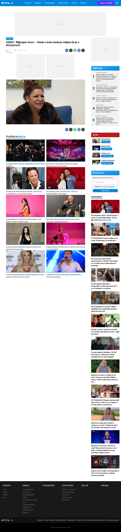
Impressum (40, 520)
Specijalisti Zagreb (29, 495)
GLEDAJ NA (103, 3)
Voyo (4, 497)
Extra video (63, 3)
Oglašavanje (71, 520)
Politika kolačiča (81, 520)
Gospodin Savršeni (29, 505)
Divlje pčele (26, 507)
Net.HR (74, 3)
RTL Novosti (98, 173)
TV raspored (49, 3)
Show (95, 135)
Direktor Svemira (28, 510)
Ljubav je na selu (67, 497)
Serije (5, 489)
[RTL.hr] (7, 3)
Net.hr (22, 136)
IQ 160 (25, 497)
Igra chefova (27, 492)
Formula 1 (26, 512)
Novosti (28, 3)
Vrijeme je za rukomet (69, 489)
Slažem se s (104, 186)
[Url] (83, 50)
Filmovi (5, 492)
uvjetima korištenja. (108, 186)
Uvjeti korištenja (50, 520)
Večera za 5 (66, 500)
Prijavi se (105, 191)
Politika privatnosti (61, 520)
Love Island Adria (28, 489)
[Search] (117, 3)
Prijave (83, 3)
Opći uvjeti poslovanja (112, 520)
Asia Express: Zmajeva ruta (30, 501)
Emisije (38, 3)
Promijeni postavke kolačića (95, 520)
